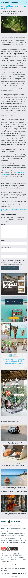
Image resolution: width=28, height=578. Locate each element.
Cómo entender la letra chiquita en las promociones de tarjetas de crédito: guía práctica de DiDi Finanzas (14, 465)
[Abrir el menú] (26, 2)
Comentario (4, 224)
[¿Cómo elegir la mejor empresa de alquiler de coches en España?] (14, 432)
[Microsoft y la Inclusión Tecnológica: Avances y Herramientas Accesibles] (14, 503)
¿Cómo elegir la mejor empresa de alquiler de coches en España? (14, 442)
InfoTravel (16, 554)
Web (2, 254)
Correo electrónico (6, 247)
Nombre (3, 240)
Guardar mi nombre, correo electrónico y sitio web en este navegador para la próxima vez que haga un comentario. (14, 262)
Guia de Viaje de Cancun (9, 11)
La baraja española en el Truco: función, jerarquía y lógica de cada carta (14, 492)
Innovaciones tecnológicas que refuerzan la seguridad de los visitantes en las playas (14, 488)
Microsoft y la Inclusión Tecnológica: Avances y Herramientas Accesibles (14, 514)
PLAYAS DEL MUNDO (14, 525)
